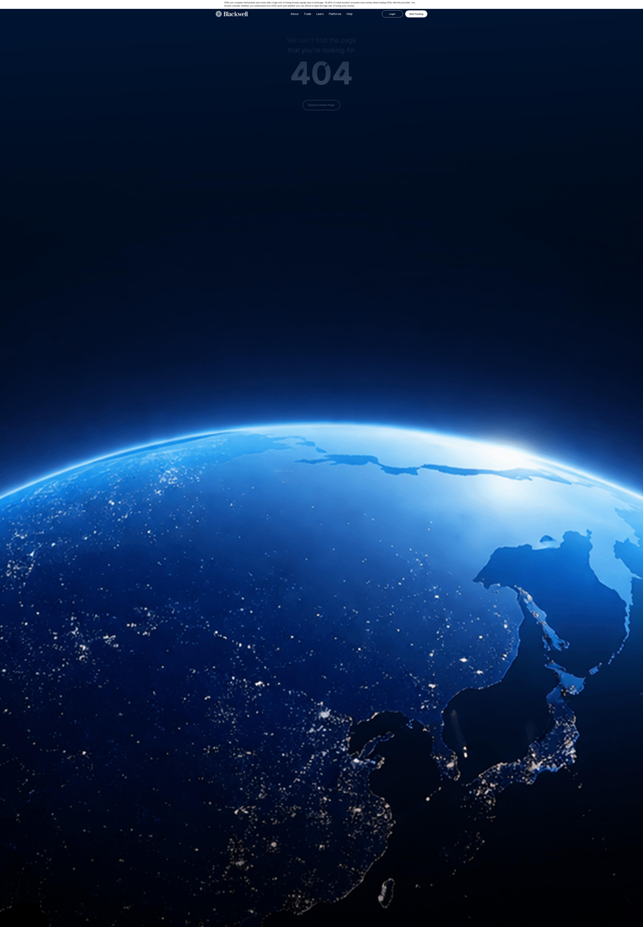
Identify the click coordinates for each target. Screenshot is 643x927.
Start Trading (416, 14)
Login (392, 14)
